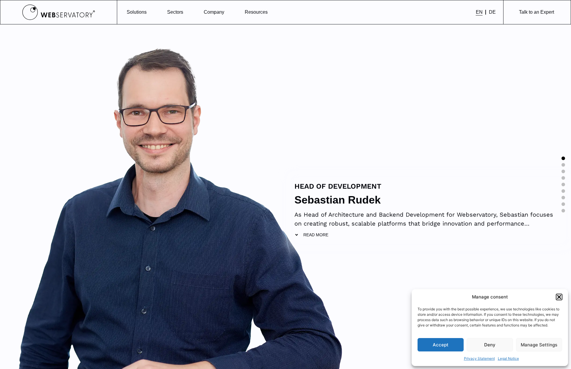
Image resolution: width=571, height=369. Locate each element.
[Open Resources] (271, 12)
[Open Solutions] (150, 12)
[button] (559, 297)
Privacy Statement (479, 358)
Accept (440, 345)
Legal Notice (508, 358)
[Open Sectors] (187, 12)
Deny (489, 345)
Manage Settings (539, 345)
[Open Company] (228, 12)
